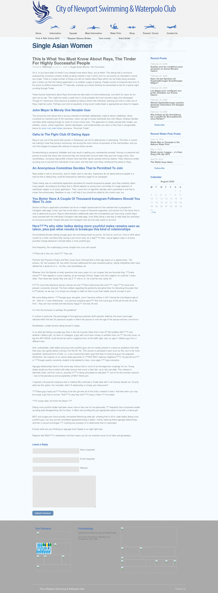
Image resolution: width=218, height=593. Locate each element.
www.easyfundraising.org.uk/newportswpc (97, 532)
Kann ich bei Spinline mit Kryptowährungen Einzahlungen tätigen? (166, 80)
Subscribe (159, 124)
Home (38, 33)
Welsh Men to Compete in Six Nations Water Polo (165, 143)
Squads (71, 34)
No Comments (98, 66)
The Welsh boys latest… (162, 161)
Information (53, 34)
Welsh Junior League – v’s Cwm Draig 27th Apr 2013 (166, 153)
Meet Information (92, 34)
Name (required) (87, 449)
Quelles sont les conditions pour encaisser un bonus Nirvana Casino (166, 68)
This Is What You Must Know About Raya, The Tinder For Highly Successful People (84, 61)
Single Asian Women (80, 66)
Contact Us (170, 34)
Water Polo (114, 34)
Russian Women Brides (79, 38)
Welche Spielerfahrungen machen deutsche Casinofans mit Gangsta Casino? (167, 104)
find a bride (104, 38)
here (96, 538)
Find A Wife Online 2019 (47, 38)
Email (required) (87, 458)
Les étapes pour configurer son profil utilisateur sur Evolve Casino (165, 92)
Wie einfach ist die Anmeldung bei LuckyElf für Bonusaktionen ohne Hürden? (166, 116)
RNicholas (47, 66)
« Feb (153, 212)
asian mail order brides (51, 128)
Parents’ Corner (149, 34)
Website (84, 467)
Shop (130, 34)
